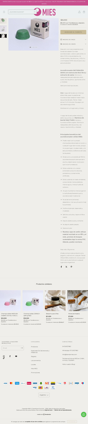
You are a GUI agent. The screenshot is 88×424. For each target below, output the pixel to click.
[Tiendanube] (44, 415)
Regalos (33, 356)
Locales (33, 364)
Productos (34, 346)
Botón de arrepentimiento (63, 410)
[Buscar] (35, 12)
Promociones (35, 372)
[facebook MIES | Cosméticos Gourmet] (10, 356)
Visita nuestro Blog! (68, 364)
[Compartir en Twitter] (66, 267)
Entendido (72, 421)
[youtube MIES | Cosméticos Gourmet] (16, 356)
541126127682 (66, 346)
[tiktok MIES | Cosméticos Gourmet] (4, 358)
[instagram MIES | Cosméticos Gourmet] (4, 356)
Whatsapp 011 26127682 (70, 350)
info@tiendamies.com (69, 354)
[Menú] (4, 12)
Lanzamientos (36, 360)
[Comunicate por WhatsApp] (83, 414)
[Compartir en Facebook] (61, 267)
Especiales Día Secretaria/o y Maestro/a (40, 351)
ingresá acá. (49, 410)
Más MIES (34, 368)
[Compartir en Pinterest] (71, 267)
